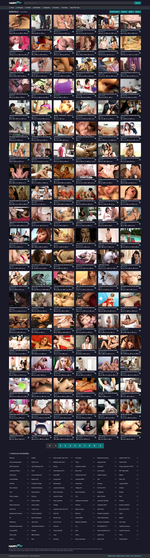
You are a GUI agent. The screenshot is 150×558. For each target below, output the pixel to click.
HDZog (12, 394)
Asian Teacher (106, 496)
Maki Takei (80, 289)
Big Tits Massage (41, 517)
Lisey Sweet (68, 418)
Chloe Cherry (80, 182)
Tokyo (85, 462)
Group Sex (16, 204)
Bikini (138, 247)
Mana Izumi (80, 311)
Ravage (41, 530)
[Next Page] (100, 445)
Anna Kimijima (58, 353)
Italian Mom (106, 509)
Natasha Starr (125, 54)
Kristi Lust (124, 311)
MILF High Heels (128, 470)
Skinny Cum (41, 462)
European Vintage (41, 483)
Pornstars (56, 7)
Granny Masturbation (19, 462)
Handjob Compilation (106, 513)
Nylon (69, 332)
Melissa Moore (23, 311)
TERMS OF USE (111, 556)
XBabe (123, 117)
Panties (112, 247)
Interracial (135, 76)
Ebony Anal (85, 470)
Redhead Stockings (106, 458)
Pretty (20, 76)
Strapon (102, 161)
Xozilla (79, 416)
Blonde (38, 54)
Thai (85, 496)
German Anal (63, 517)
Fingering (41, 140)
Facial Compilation (41, 513)
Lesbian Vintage (63, 496)
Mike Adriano (14, 396)
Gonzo (85, 534)
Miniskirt (62, 268)
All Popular (20, 7)
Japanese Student (19, 470)
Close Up (102, 204)
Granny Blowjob (63, 530)
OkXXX (101, 181)
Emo (48, 439)
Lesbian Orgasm (106, 475)
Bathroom (85, 513)
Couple (63, 54)
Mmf (70, 76)
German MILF (128, 462)
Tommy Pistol (45, 161)
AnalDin (79, 74)
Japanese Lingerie (85, 466)
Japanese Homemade (41, 526)
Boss (41, 539)
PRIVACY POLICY (120, 556)
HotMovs (57, 223)
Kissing (114, 140)
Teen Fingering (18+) (41, 466)
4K (19, 517)
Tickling (128, 500)
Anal (34, 54)
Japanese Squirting (106, 500)
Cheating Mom (128, 539)
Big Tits (19, 97)
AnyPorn (57, 74)
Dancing (41, 496)
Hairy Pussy (25, 225)
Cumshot (16, 182)
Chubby (128, 487)
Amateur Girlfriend (128, 505)
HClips (56, 117)
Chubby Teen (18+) (85, 475)
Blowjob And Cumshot (19, 513)
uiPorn (101, 117)
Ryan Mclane (14, 225)
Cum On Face (63, 522)
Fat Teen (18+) (106, 487)
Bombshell (42, 97)
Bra (129, 161)
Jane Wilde (20, 353)
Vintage (82, 76)
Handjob (107, 311)
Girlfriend (131, 375)
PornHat (79, 181)
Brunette (115, 33)
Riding (63, 247)
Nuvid (123, 309)
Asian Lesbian (41, 505)
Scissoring (106, 466)
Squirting (45, 76)
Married (19, 539)
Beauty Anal (41, 479)
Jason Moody (36, 225)
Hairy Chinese (19, 487)
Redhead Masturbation (19, 526)
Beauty (123, 247)
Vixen (128, 534)
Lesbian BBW (85, 517)
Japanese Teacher (128, 526)
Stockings (79, 204)
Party (41, 470)
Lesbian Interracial (128, 530)
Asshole (92, 76)
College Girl (85, 487)
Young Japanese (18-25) (128, 466)
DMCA (127, 556)
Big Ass (12, 76)
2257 (131, 556)
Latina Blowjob (19, 479)
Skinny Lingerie (19, 496)
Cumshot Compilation (106, 522)
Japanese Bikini (128, 483)
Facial (66, 97)
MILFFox (12, 95)
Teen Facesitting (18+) (106, 530)
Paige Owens (125, 268)
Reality (34, 33)
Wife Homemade (19, 466)
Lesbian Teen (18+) (128, 458)
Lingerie (24, 332)
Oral (111, 182)
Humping (63, 539)
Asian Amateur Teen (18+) (63, 458)
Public (39, 33)
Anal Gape (85, 458)
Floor (128, 496)
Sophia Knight (44, 418)
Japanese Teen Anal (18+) (63, 509)
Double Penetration (37, 118)
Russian (128, 492)
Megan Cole (103, 33)
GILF (106, 479)
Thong (68, 54)
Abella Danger (80, 33)
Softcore (85, 505)
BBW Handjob (41, 534)
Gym (19, 492)
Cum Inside (128, 522)
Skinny (42, 247)
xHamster (57, 31)
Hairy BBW (63, 475)
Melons (128, 475)
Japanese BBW (85, 479)
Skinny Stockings (85, 539)
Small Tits (84, 161)
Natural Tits (23, 182)
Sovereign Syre (90, 33)
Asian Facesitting (85, 492)
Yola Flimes (125, 418)
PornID (123, 53)
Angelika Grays (36, 204)
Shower (39, 76)
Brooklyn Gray (44, 225)
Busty (26, 33)
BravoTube (58, 53)
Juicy (63, 534)
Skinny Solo (106, 539)
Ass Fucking (103, 289)
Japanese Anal (106, 462)
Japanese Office (106, 505)
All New (28, 7)
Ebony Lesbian (41, 500)
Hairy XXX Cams (75, 7)
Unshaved (91, 54)
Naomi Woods (103, 54)
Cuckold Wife (19, 530)
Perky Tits (128, 479)
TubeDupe (13, 74)
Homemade (85, 483)
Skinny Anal (19, 534)
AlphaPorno (103, 352)
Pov (62, 140)
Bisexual (19, 458)
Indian (78, 161)
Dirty (25, 76)
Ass (86, 54)
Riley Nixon (21, 396)
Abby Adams (58, 375)
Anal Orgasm (106, 470)
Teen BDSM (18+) (106, 526)
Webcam (21, 140)
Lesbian (44, 204)
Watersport (19, 522)
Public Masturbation (106, 517)
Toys (67, 268)
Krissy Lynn (80, 118)
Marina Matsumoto (59, 33)
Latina (34, 268)
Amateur (68, 33)
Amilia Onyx (103, 418)
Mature (61, 332)
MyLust (79, 138)
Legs (19, 500)
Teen (44, 33)
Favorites (64, 7)
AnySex (12, 31)
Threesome (58, 76)
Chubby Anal (41, 509)
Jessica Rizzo (80, 247)
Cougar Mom (63, 479)
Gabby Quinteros (15, 418)
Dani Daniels (125, 97)
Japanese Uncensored (85, 500)
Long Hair (124, 161)
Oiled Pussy (19, 475)
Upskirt (128, 517)
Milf (42, 54)
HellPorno (102, 95)
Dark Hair (63, 513)
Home (12, 7)
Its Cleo (101, 118)
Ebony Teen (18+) (128, 509)
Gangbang (130, 140)
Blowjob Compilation (85, 522)
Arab (64, 311)
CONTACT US (137, 556)
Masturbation (14, 140)
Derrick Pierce (14, 311)
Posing (101, 182)
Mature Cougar (85, 509)
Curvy (101, 140)
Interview (63, 526)
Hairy (22, 33)
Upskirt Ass (106, 534)
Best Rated (37, 7)
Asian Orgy (41, 522)
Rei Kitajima (125, 33)
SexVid (34, 223)
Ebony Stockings (63, 492)
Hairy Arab (19, 509)
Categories (46, 7)
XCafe (34, 31)
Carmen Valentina (59, 418)
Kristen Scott (111, 54)
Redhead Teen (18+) (63, 462)
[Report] (28, 31)
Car (85, 526)
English (41, 458)
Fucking (66, 140)
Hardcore (57, 54)
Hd (78, 76)
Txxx (56, 394)
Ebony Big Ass (41, 492)
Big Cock (70, 396)
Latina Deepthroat (41, 475)
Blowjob (109, 33)
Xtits (101, 288)
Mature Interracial (19, 505)
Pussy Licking (107, 140)
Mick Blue (13, 353)
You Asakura (103, 76)
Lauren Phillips (36, 161)
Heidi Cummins (103, 268)
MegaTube (124, 95)
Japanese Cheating (63, 487)
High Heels (132, 225)
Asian (12, 33)
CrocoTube (102, 437)
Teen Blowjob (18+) (63, 470)
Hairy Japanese (63, 500)
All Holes (19, 483)
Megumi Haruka (14, 54)
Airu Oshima (80, 268)
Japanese (17, 33)
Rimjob (26, 204)
